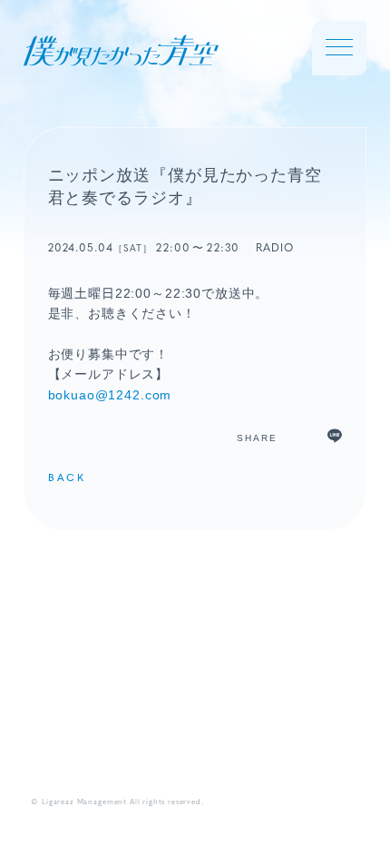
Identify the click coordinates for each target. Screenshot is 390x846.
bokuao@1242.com (110, 395)
